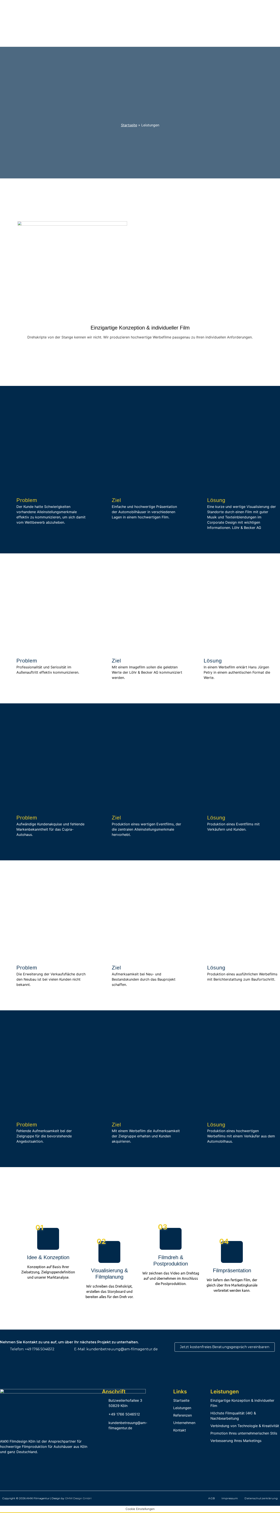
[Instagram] (24, 1461)
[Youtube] (34, 1461)
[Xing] (14, 1461)
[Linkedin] (4, 1461)
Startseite (129, 125)
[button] (140, 358)
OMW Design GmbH (78, 1498)
